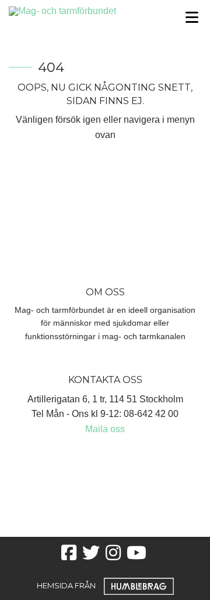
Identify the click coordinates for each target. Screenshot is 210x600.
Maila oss (105, 429)
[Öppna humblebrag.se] (139, 585)
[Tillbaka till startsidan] (79, 10)
